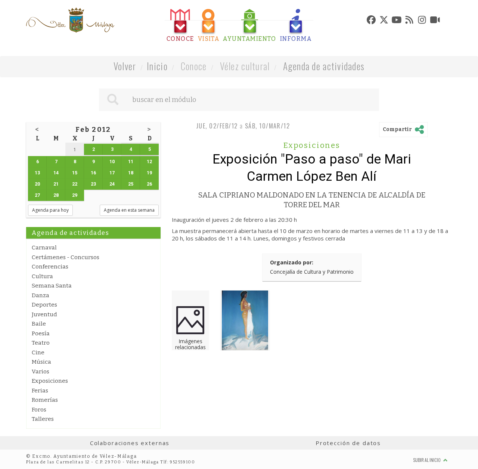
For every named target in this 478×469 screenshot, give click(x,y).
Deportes (44, 304)
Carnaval (44, 247)
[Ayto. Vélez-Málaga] (70, 20)
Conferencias (50, 266)
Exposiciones (50, 381)
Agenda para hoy (50, 210)
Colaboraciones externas (130, 443)
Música (41, 361)
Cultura (42, 276)
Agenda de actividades (324, 66)
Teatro (41, 342)
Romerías (45, 400)
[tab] (180, 25)
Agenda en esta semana (129, 210)
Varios (40, 371)
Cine (38, 352)
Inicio (157, 66)
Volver (125, 66)
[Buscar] (113, 99)
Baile (39, 323)
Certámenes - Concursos (65, 257)
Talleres (43, 419)
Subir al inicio (427, 460)
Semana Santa (52, 285)
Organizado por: (291, 262)
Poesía (41, 333)
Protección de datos (348, 443)
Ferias (40, 390)
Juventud (44, 314)
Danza (40, 295)
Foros (39, 409)
